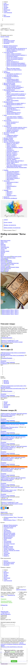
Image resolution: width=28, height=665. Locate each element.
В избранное (4, 363)
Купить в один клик (17, 646)
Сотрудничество (8, 12)
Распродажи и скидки (9, 40)
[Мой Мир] (6, 346)
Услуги (5, 5)
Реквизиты (3, 599)
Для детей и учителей (9, 543)
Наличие (3, 268)
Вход (5, 15)
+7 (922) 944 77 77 (5, 612)
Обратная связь (4, 611)
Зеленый (6, 407)
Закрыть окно (4, 512)
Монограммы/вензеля (9, 535)
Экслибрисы (7, 530)
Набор (2, 259)
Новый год (6, 555)
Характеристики (5, 263)
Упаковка (6, 554)
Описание (3, 261)
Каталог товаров (5, 36)
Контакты (6, 4)
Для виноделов (7, 542)
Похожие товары (5, 267)
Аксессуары (4, 264)
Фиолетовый (7, 404)
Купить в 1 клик (14, 340)
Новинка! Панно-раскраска (11, 525)
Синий (5, 403)
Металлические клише (9, 533)
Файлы (2, 269)
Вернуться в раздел (5, 256)
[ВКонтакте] (1, 346)
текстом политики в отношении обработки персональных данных (13, 644)
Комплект (3, 260)
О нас (5, 3)
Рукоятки (6, 551)
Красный (6, 406)
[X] (8, 346)
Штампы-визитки (8, 537)
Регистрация (7, 16)
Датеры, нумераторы (9, 549)
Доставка (6, 7)
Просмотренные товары (7, 514)
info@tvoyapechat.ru (21, 589)
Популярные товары (9, 41)
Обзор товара (4, 257)
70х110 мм (6, 383)
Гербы (5, 539)
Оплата (5, 8)
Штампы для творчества (10, 526)
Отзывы (3, 265)
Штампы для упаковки (9, 534)
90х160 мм (6, 382)
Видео (2, 271)
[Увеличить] (9, 310)
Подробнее (3, 361)
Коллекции (6, 43)
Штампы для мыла (8, 546)
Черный (6, 402)
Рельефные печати (8, 547)
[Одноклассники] (3, 346)
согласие (12, 651)
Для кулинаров (7, 541)
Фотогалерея (7, 9)
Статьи (5, 11)
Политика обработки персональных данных (6, 601)
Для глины (6, 545)
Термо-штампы (7, 531)
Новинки (6, 39)
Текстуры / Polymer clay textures (11, 550)
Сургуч (5, 529)
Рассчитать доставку (17, 342)
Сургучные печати (8, 527)
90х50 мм (6, 380)
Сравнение (12, 362)
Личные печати (7, 538)
